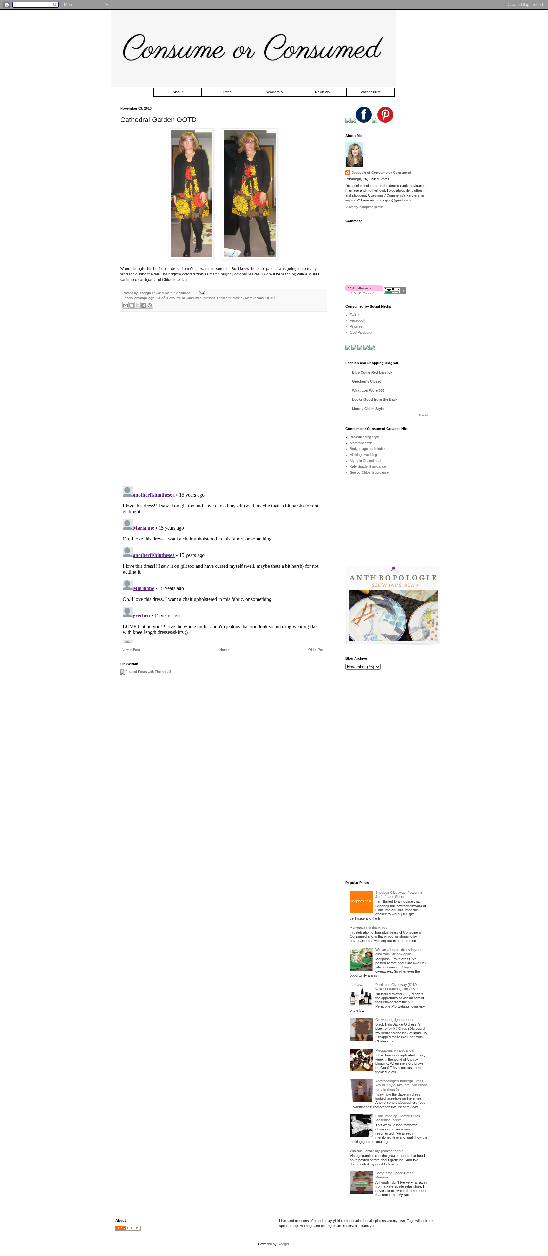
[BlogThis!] (131, 305)
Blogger (283, 1244)
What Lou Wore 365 (368, 390)
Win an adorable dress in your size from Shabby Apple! (398, 952)
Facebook (357, 320)
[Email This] (125, 305)
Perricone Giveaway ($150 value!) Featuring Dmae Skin (397, 987)
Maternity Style (361, 443)
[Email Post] (201, 293)
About (178, 92)
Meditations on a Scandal (394, 1050)
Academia (274, 92)
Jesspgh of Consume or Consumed (165, 293)
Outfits (225, 92)
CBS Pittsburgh (361, 332)
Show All (423, 415)
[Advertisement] (392, 525)
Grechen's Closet (366, 381)
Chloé (161, 298)
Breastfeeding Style (365, 437)
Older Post (316, 650)
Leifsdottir (224, 298)
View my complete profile (364, 207)
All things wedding (363, 455)
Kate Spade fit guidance (368, 466)
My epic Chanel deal (365, 461)
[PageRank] (395, 292)
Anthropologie (144, 298)
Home (224, 650)
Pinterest (356, 326)
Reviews (322, 92)
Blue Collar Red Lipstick (372, 372)
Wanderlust (370, 92)
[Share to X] (137, 305)
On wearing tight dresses (394, 1020)
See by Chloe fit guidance (369, 472)
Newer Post (131, 650)
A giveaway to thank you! (369, 927)
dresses (209, 298)
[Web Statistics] (128, 1229)
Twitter (355, 314)
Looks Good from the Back (374, 399)
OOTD (270, 298)
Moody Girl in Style (368, 409)
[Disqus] (223, 399)
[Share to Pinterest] (150, 305)
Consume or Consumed (184, 298)
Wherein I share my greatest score (376, 1151)
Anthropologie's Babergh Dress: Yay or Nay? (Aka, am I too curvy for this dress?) (401, 1085)
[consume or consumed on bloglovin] (364, 292)
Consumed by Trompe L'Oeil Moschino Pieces (397, 1118)
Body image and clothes (368, 449)
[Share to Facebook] (143, 305)
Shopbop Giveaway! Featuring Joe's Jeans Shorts (398, 895)
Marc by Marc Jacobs (248, 298)
